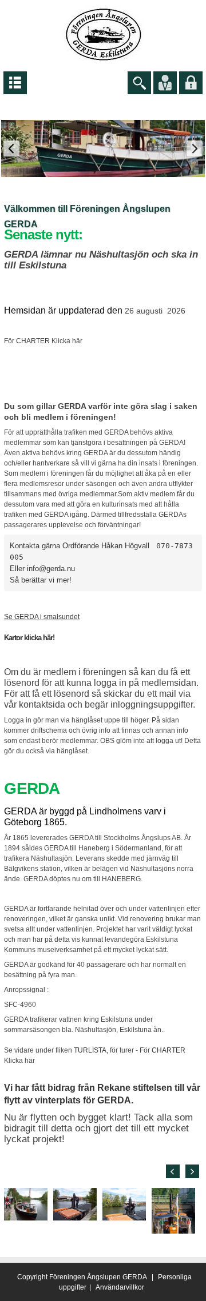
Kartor (13, 637)
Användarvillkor (120, 1287)
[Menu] (15, 82)
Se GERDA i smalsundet (42, 617)
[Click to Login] (191, 82)
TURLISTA (90, 1050)
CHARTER (33, 341)
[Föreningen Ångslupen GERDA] (103, 34)
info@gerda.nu (51, 568)
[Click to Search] (139, 82)
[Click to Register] (165, 82)
